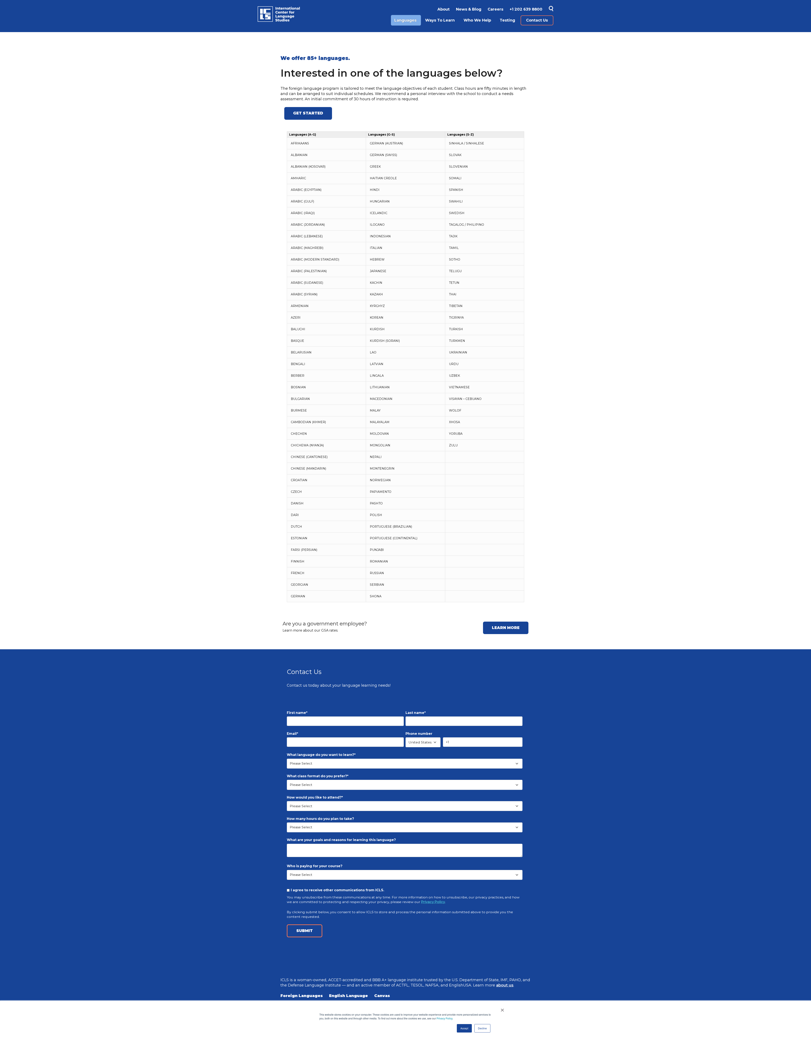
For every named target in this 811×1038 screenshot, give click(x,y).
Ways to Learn (440, 20)
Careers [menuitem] (495, 9)
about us (504, 985)
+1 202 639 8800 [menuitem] (526, 9)
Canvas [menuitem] (382, 995)
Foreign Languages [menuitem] (301, 995)
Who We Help (477, 20)
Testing (507, 20)
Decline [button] (482, 1028)
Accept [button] (464, 1028)
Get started (308, 113)
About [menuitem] (443, 9)
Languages (405, 20)
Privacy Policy (444, 1018)
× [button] (502, 1009)
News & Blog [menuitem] (468, 9)
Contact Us (537, 20)
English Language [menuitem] (348, 995)
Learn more (506, 627)
